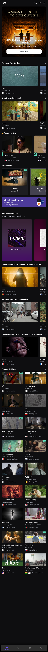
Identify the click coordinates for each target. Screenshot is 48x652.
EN (40, 3)
